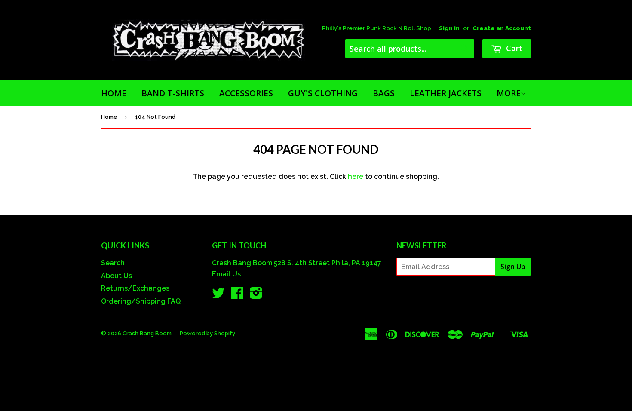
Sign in (449, 28)
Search (113, 263)
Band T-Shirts (172, 93)
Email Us (226, 274)
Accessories (246, 93)
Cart (513, 48)
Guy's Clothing (323, 93)
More (509, 93)
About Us (116, 276)
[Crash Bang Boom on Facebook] (237, 295)
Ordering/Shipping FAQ (141, 301)
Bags (384, 93)
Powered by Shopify (207, 333)
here (355, 176)
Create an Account (501, 28)
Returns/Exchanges (135, 288)
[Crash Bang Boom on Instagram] (256, 295)
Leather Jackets (446, 93)
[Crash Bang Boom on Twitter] (218, 295)
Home (113, 93)
